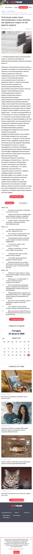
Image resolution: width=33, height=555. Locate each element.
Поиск (30, 2)
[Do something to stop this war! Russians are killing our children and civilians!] (3, 3)
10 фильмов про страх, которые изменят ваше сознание (16, 254)
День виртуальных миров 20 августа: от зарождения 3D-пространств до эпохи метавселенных (18, 312)
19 (12, 355)
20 (16, 355)
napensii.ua (28, 29)
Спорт (16, 7)
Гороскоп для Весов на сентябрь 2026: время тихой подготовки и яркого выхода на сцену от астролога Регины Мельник (17, 264)
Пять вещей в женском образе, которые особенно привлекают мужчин (17, 307)
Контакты (26, 512)
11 (8, 352)
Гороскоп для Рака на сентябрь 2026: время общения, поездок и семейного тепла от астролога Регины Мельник (18, 216)
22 (24, 355)
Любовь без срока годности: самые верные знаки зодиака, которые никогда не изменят (18, 274)
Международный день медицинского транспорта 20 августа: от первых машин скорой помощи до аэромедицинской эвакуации (18, 295)
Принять (16, 552)
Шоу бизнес (8, 7)
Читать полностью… (16, 197)
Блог (30, 7)
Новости (3, 11)
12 (12, 352)
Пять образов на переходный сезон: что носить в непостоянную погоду (18, 234)
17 (4, 355)
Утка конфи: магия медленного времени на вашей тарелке (16, 259)
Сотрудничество (6, 512)
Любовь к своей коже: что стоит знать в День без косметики (16, 249)
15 (24, 352)
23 (28, 355)
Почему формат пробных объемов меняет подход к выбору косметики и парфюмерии (17, 239)
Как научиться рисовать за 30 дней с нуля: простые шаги (18, 211)
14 (20, 352)
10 (4, 352)
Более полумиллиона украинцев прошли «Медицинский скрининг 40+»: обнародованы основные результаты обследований (17, 287)
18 (8, 355)
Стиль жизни (23, 7)
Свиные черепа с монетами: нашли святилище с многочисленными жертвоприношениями (17, 222)
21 (20, 355)
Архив (16, 512)
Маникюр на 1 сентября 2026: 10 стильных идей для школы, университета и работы (17, 280)
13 (16, 352)
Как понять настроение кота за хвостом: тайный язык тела (16, 230)
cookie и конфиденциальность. (16, 549)
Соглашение (16, 515)
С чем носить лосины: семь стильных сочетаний (15, 245)
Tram (16, 2)
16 (28, 352)
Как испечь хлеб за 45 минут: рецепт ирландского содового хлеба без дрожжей (18, 302)
